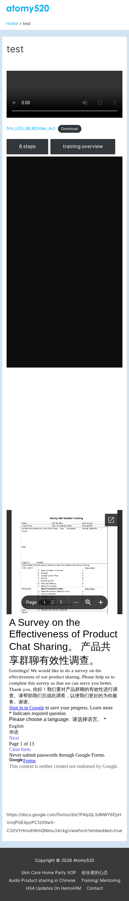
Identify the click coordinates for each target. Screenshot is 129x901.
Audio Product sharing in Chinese (42, 880)
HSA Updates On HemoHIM (53, 888)
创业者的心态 (94, 872)
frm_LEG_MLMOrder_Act (31, 128)
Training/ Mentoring (100, 880)
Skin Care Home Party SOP (48, 872)
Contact (95, 888)
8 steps (27, 146)
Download (69, 128)
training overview (83, 146)
